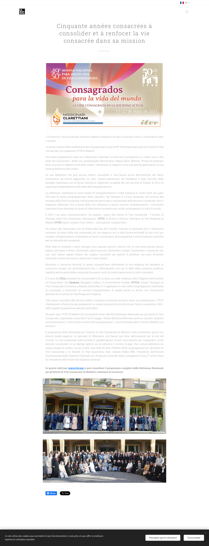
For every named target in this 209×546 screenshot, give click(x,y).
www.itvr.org (75, 368)
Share (53, 493)
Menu (188, 11)
